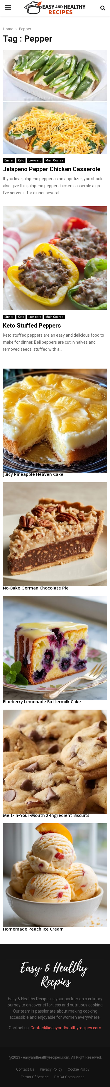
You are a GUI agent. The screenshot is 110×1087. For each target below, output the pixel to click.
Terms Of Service (35, 1077)
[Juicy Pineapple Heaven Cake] (55, 421)
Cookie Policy (78, 1069)
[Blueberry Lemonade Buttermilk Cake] (55, 648)
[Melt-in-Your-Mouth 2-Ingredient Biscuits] (55, 762)
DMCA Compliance (69, 1077)
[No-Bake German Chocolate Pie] (55, 534)
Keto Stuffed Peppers (32, 325)
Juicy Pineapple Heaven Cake (33, 474)
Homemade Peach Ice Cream (33, 929)
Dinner (8, 160)
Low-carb (34, 160)
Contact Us (25, 1069)
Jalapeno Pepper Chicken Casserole (51, 169)
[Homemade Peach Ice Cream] (55, 875)
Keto (21, 160)
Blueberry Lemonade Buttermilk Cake (42, 702)
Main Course (54, 160)
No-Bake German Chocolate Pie (36, 588)
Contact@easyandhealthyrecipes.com (66, 1027)
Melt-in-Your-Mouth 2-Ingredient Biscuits (46, 815)
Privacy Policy (51, 1069)
